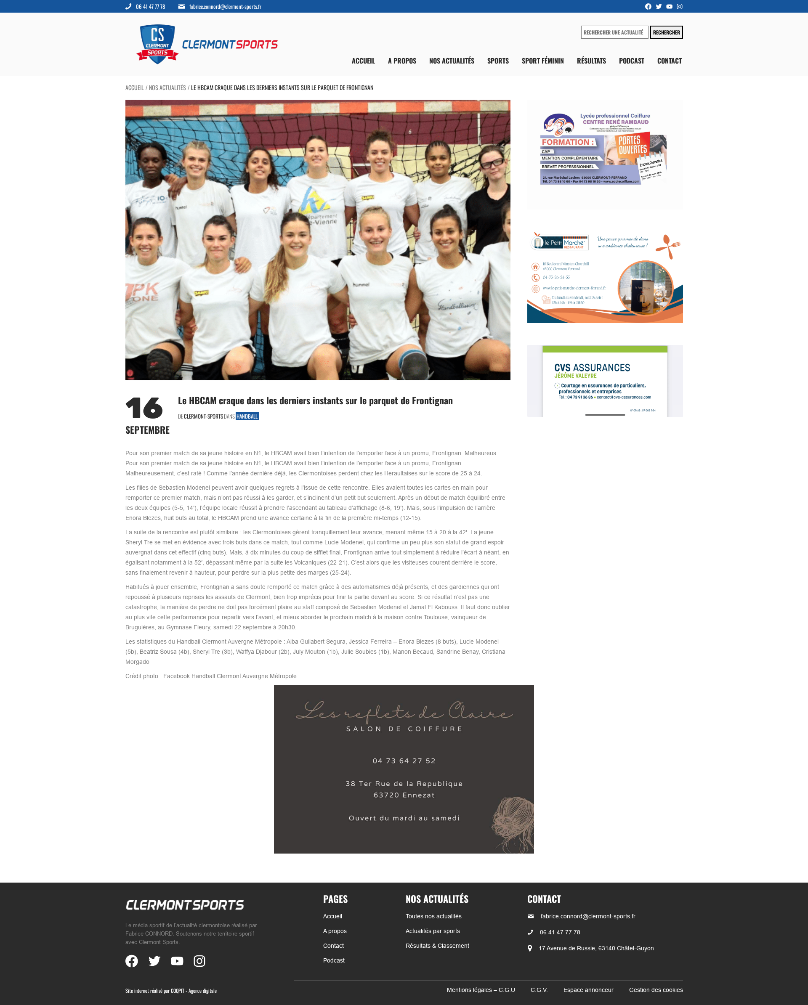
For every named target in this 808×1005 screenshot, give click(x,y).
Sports (498, 61)
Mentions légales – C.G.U (481, 989)
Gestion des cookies (656, 989)
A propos (402, 61)
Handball (247, 416)
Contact (669, 61)
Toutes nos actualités (434, 916)
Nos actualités (451, 61)
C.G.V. (539, 989)
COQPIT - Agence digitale (194, 990)
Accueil (363, 61)
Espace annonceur (588, 989)
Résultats (591, 61)
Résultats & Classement (437, 945)
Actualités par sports (433, 931)
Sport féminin (543, 61)
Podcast (631, 61)
